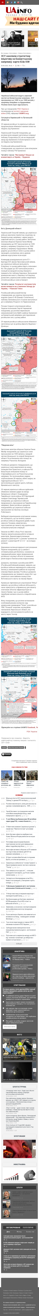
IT (7, 1295)
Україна (4, 747)
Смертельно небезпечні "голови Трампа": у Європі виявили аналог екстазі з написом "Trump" (21, 865)
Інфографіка (19, 1164)
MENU (2, 2)
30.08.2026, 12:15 (11, 1105)
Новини (19, 795)
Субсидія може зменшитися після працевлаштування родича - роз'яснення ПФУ (21, 930)
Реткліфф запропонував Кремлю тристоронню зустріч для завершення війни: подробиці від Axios (19, 844)
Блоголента (14, 1297)
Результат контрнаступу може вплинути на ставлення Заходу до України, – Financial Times (18, 286)
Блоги (19, 1188)
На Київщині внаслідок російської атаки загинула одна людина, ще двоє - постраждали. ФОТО (19, 1057)
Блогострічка (19, 1087)
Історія (25, 1293)
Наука (21, 1293)
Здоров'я (11, 1295)
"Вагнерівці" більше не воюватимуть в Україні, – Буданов (17, 156)
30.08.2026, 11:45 (11, 1123)
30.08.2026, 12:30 (11, 1096)
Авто (4, 1295)
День (8, 1232)
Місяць (19, 1232)
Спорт (16, 1295)
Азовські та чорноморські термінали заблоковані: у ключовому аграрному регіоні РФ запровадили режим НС (20, 1257)
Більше (19, 944)
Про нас (5, 1309)
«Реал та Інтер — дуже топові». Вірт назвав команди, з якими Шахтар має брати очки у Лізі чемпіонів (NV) (20, 1109)
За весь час (30, 1232)
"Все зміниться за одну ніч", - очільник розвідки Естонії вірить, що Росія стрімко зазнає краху (20, 873)
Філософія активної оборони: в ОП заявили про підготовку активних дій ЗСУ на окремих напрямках (21, 852)
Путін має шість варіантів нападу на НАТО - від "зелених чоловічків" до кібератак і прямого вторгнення (21, 938)
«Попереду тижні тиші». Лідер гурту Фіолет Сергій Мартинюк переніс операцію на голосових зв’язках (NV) (20, 1092)
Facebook (31, 727)
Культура (15, 1293)
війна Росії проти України (15, 747)
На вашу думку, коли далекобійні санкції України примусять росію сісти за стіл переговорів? (19, 991)
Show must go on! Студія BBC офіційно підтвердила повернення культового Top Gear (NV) (19, 1126)
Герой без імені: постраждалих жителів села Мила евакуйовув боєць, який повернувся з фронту (20, 813)
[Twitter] (14, 3)
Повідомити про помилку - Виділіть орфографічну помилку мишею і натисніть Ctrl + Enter (18, 740)
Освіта (30, 1293)
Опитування (19, 985)
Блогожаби (19, 1136)
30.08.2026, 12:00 (11, 1113)
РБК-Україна (22, 109)
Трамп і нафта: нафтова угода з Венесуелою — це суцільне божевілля (22, 1193)
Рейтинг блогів (22, 1297)
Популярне (28, 1228)
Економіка (6, 1293)
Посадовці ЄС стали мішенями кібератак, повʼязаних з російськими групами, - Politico (22, 967)
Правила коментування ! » (29, 793)
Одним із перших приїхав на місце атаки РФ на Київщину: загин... (11, 44)
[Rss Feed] (7, 3)
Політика (20, 1290)
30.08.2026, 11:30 (11, 1130)
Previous (2, 40)
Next (37, 40)
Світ (11, 1293)
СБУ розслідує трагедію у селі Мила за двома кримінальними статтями (19, 1080)
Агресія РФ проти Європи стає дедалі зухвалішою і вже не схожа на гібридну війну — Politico (23, 957)
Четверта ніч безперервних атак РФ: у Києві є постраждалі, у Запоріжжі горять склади (20, 880)
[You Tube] (18, 3)
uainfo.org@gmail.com (27, 1309)
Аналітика (19, 951)
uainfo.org (23, 1305)
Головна (5, 1290)
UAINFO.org (24, 113)
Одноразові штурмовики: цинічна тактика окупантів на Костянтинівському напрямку (23, 1203)
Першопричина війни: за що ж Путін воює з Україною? (24, 1211)
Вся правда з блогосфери (9, 53)
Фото (19, 1035)
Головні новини (13, 1290)
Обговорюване (13, 1228)
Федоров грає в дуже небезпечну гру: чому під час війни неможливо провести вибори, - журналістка (23, 976)
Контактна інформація (15, 1309)
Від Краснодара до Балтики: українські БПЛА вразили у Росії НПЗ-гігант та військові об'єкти (20, 901)
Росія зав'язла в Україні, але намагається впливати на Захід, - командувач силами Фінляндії (21, 917)
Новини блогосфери (24, 53)
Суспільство (27, 1290)
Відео (24, 1295)
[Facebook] (11, 3)
